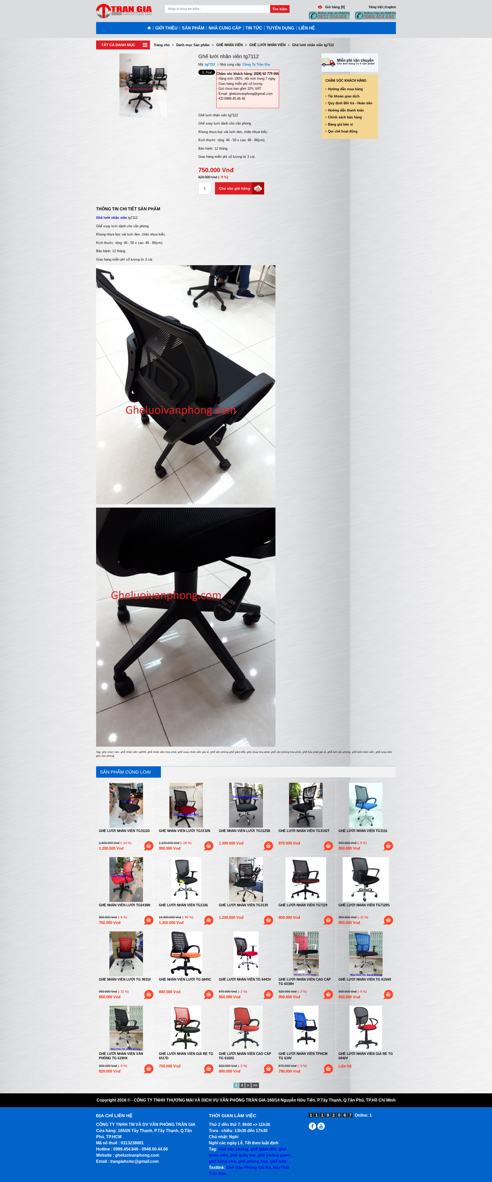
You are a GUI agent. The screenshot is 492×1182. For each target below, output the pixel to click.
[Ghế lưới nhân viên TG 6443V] (246, 953)
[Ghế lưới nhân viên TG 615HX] (366, 953)
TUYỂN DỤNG (280, 28)
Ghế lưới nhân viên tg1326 (183, 905)
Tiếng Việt (375, 7)
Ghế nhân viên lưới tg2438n (124, 905)
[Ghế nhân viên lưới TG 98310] (126, 953)
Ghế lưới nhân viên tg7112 (313, 45)
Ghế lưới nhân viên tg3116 (363, 831)
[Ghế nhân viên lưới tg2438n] (126, 879)
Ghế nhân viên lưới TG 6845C (185, 979)
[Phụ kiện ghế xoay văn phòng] (321, 1128)
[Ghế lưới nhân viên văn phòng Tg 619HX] (126, 1028)
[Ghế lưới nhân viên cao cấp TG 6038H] (306, 953)
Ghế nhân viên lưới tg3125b (244, 831)
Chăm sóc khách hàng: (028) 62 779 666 (248, 74)
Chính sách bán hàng (345, 117)
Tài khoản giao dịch (344, 96)
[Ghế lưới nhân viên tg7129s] (366, 879)
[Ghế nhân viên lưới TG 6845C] (186, 953)
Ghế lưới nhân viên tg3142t (304, 831)
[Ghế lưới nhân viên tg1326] (186, 879)
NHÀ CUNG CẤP (225, 28)
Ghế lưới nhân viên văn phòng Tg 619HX (121, 1056)
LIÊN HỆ (307, 28)
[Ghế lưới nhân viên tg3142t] (306, 805)
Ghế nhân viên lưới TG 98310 (125, 979)
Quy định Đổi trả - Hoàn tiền (350, 103)
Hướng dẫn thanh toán (346, 110)
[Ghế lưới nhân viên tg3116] (366, 805)
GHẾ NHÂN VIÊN (229, 45)
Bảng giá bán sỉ (340, 124)
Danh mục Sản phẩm (193, 45)
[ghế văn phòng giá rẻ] (124, 11)
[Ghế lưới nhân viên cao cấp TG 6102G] (246, 1028)
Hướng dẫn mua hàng (345, 89)
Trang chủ (162, 45)
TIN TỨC (253, 28)
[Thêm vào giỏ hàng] (148, 845)
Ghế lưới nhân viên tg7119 (303, 905)
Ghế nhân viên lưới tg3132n (184, 831)
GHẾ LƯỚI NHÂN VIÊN (267, 45)
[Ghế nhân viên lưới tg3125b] (246, 805)
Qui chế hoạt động (342, 131)
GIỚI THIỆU (166, 28)
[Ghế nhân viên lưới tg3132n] (186, 805)
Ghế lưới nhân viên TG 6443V (245, 979)
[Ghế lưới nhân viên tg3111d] (126, 805)
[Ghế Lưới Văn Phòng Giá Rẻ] (313, 1128)
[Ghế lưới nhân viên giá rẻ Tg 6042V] (366, 1028)
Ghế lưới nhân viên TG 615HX (365, 979)
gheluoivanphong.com (137, 1155)
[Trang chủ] (150, 28)
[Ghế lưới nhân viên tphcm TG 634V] (306, 1028)
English (390, 7)
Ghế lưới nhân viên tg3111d (124, 831)
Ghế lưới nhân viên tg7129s (364, 905)
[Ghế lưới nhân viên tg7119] (306, 879)
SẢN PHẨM (193, 28)
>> (255, 1085)
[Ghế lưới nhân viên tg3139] (246, 879)
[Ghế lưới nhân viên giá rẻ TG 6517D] (186, 1028)
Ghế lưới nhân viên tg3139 (243, 905)
